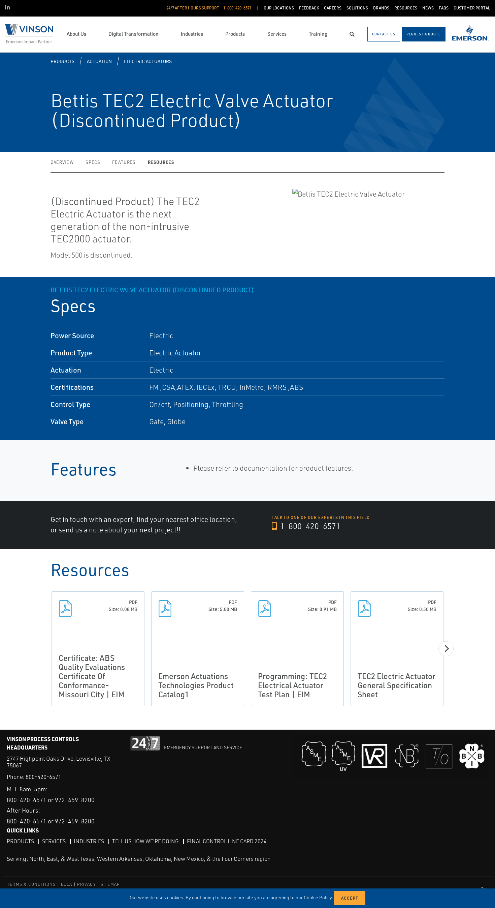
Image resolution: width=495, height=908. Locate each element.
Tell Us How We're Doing (145, 841)
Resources (161, 162)
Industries (89, 841)
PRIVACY (86, 884)
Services (54, 841)
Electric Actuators (148, 61)
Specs (93, 162)
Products (62, 61)
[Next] (446, 648)
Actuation (99, 61)
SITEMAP (110, 884)
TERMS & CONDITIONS (31, 884)
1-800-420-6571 (309, 526)
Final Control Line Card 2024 (227, 841)
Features (123, 162)
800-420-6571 (43, 776)
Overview (62, 162)
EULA (66, 884)
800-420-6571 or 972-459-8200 (51, 799)
